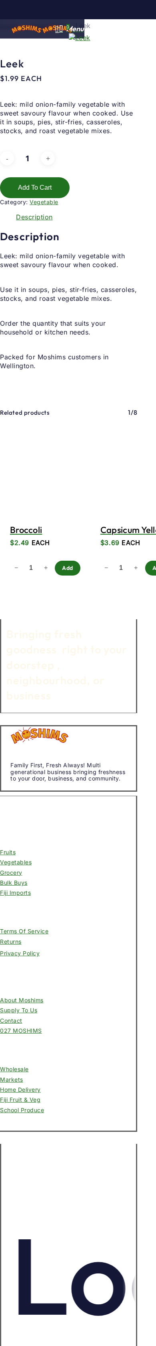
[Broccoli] (45, 467)
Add (67, 568)
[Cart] (62, 29)
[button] (75, 29)
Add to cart (35, 187)
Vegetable (44, 202)
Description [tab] (34, 217)
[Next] (8, 386)
